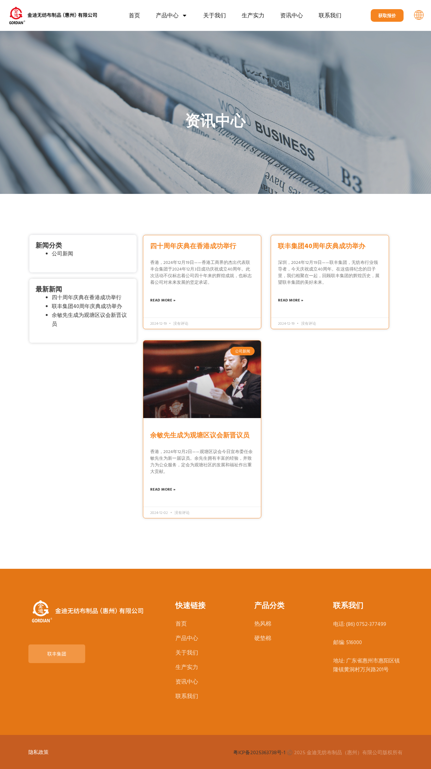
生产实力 (253, 15)
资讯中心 (291, 15)
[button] (418, 16)
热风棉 (262, 623)
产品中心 (167, 15)
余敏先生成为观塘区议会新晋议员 (200, 435)
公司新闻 (62, 253)
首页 (134, 15)
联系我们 (330, 15)
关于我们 (214, 15)
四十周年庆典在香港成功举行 (86, 297)
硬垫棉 (262, 638)
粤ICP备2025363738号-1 (259, 752)
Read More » (162, 300)
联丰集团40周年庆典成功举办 (87, 306)
